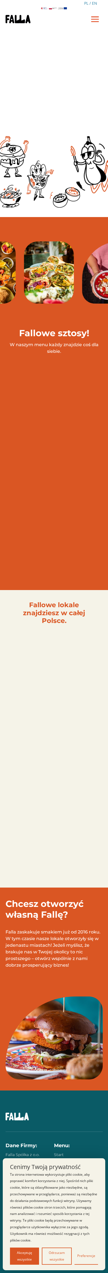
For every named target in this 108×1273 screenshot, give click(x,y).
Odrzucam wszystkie (57, 1256)
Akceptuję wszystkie (24, 1256)
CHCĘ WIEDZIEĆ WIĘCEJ (40, 981)
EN (94, 3)
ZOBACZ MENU (54, 123)
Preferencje (86, 1255)
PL (86, 3)
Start (59, 1154)
